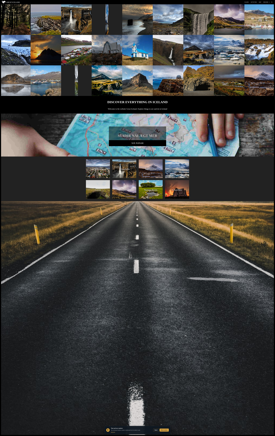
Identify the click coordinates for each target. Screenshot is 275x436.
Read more (113, 432)
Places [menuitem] (247, 2)
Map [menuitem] (260, 2)
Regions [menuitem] (265, 2)
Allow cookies (164, 430)
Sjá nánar (138, 143)
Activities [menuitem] (254, 2)
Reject (156, 430)
